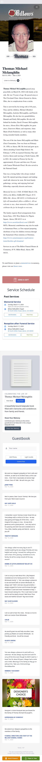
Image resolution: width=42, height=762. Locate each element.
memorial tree (26, 263)
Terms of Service (26, 753)
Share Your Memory (12, 428)
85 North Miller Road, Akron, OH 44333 (20, 311)
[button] (21, 693)
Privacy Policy (15, 753)
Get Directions (12, 315)
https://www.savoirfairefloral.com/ (15, 222)
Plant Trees (30, 315)
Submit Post (21, 461)
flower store (18, 266)
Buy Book (20, 401)
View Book (9, 401)
